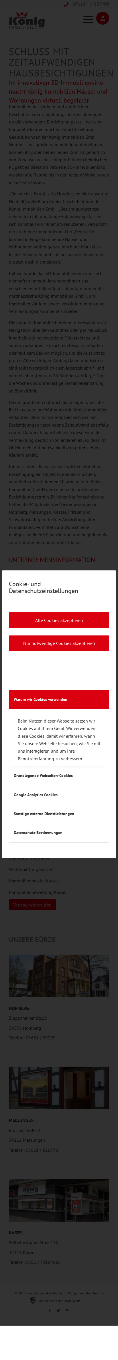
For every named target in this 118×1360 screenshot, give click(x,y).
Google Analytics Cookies (36, 794)
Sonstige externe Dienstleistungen (44, 813)
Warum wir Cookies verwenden (40, 699)
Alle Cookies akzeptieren (59, 620)
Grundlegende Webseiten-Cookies (43, 775)
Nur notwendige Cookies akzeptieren (59, 643)
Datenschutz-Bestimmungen (38, 832)
